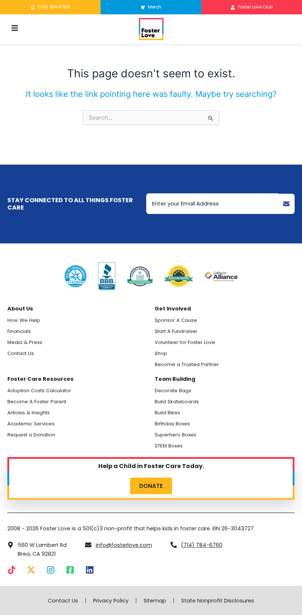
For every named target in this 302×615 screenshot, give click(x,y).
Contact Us (20, 353)
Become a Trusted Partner (187, 364)
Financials (19, 331)
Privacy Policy (111, 600)
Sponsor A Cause (176, 320)
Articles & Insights (28, 412)
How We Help (23, 320)
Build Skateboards (177, 401)
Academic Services (31, 423)
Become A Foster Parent (36, 401)
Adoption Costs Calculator (39, 390)
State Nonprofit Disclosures (217, 600)
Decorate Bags (173, 390)
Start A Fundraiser (176, 331)
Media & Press (24, 342)
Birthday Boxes (172, 423)
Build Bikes (167, 412)
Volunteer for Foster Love (185, 342)
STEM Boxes (169, 445)
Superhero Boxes (175, 434)
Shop (161, 353)
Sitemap (155, 600)
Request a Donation (31, 434)
